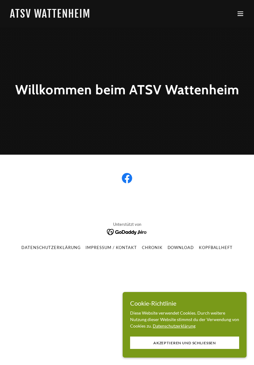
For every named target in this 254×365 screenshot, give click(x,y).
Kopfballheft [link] (216, 247)
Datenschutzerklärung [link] (51, 247)
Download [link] (181, 247)
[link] (50, 16)
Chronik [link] (152, 247)
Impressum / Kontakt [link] (111, 247)
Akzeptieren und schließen (184, 343)
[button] (240, 13)
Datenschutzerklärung (174, 325)
